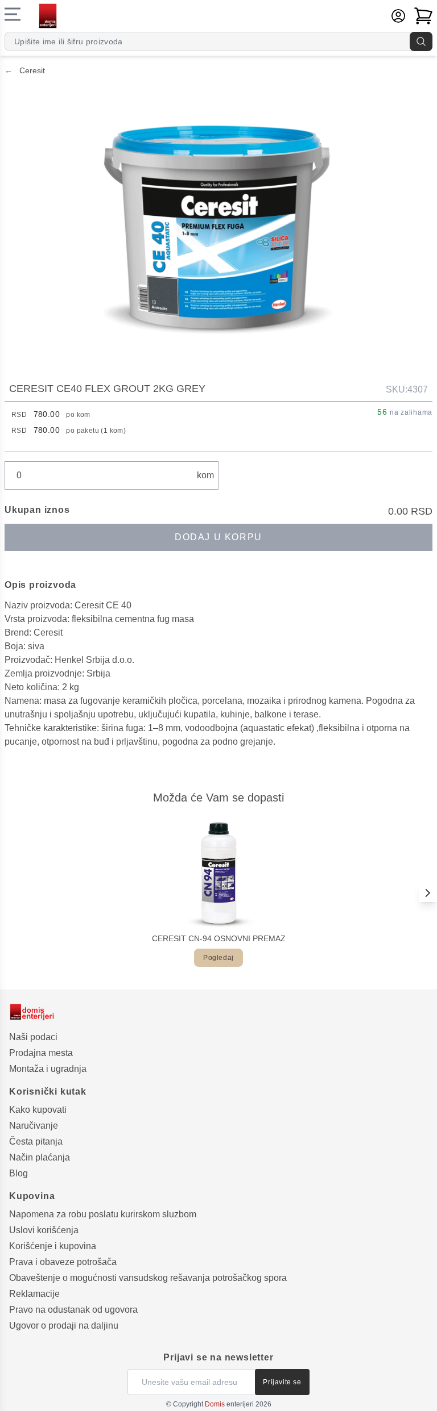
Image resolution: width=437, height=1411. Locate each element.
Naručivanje (33, 1125)
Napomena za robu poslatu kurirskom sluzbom (102, 1214)
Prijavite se (282, 1382)
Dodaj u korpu (218, 537)
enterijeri (229, 1404)
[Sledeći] (428, 893)
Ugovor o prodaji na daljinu (63, 1325)
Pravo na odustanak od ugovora (73, 1309)
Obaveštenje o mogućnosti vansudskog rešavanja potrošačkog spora (148, 1278)
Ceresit (25, 70)
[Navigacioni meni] (12, 14)
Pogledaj (218, 958)
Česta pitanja (36, 1141)
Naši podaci (33, 1037)
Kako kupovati (38, 1109)
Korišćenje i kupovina (52, 1246)
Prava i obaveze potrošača (63, 1262)
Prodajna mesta (41, 1053)
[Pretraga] (421, 41)
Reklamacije (34, 1294)
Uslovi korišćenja (44, 1230)
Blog (18, 1173)
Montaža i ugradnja (47, 1069)
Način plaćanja (39, 1157)
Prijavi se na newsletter (218, 1357)
